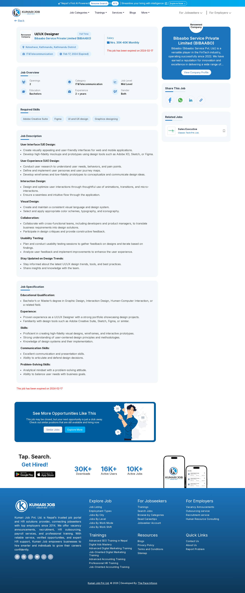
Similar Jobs (53, 429)
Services (117, 12)
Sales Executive (187, 129)
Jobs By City (96, 515)
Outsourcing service (198, 511)
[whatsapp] (43, 557)
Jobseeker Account (149, 523)
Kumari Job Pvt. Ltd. (98, 583)
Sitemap (142, 553)
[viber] (50, 557)
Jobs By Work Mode (101, 523)
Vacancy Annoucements (200, 507)
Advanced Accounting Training (107, 559)
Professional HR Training (103, 563)
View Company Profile (196, 72)
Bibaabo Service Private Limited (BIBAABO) (62, 38)
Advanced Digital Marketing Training (110, 548)
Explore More (75, 429)
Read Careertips (147, 519)
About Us (191, 545)
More (144, 12)
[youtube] (37, 557)
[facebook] (23, 557)
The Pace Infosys (147, 583)
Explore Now (177, 3)
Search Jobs (145, 511)
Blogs (133, 12)
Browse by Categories (151, 515)
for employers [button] (219, 12)
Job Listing (95, 507)
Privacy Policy (146, 545)
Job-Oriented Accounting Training (109, 567)
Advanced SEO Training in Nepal (108, 540)
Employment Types (100, 511)
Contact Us (192, 541)
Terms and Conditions (150, 549)
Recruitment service (198, 515)
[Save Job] (224, 130)
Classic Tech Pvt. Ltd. (188, 132)
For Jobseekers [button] (189, 12)
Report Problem (195, 549)
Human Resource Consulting (202, 519)
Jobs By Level (97, 519)
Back (20, 20)
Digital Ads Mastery (100, 544)
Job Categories (78, 12)
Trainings (100, 12)
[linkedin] (17, 557)
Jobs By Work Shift (100, 527)
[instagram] (30, 557)
